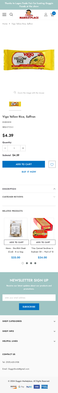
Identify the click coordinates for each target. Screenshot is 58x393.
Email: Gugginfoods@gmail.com (15, 368)
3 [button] (31, 263)
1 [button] (23, 263)
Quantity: (7, 142)
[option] (29, 59)
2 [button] (27, 263)
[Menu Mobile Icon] (4, 15)
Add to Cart (17, 242)
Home (4, 23)
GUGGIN (6, 122)
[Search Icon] (11, 14)
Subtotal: (6, 155)
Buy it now (29, 171)
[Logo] (29, 14)
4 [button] (35, 263)
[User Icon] (46, 14)
